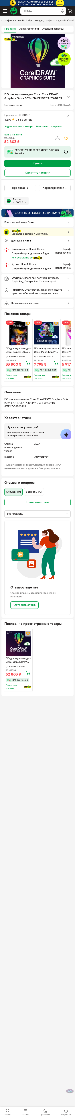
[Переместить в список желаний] (66, 138)
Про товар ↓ (20, 188)
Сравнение (45, 1115)
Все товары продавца (49, 127)
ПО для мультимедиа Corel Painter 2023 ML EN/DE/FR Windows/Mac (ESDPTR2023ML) (18, 351)
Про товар (10, 29)
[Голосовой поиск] (62, 11)
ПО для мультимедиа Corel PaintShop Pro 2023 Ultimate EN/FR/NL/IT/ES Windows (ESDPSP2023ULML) (46, 351)
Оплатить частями (37, 172)
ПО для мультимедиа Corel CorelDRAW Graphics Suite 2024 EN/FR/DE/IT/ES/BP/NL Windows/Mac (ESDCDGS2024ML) (18, 660)
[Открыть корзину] (70, 11)
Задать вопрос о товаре (18, 127)
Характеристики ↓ (55, 188)
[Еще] (68, 97)
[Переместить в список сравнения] (57, 138)
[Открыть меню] (5, 11)
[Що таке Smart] (9, 39)
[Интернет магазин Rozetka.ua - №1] (13, 11)
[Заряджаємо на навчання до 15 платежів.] (37, 213)
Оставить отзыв (24, 605)
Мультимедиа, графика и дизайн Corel (50, 21)
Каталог (7, 1115)
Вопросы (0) (34, 492)
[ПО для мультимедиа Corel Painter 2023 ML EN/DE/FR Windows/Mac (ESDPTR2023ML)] (18, 333)
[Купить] (28, 363)
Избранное (66, 1115)
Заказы (25, 1115)
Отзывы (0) (13, 492)
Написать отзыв (37, 502)
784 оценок (24, 119)
